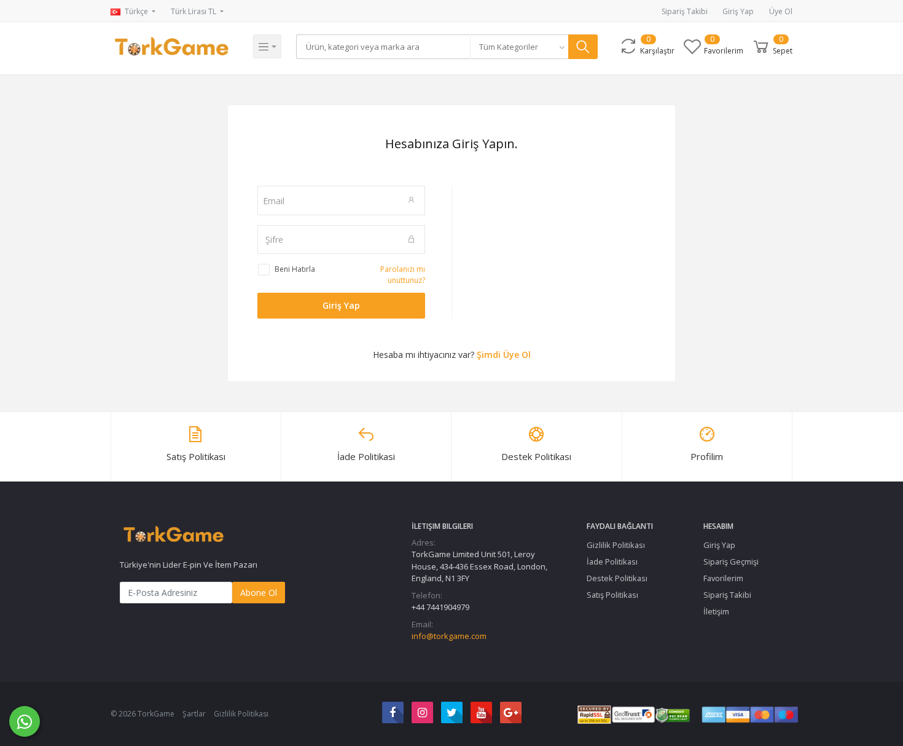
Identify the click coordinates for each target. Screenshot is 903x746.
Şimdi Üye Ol (504, 354)
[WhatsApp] (24, 721)
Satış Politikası (612, 594)
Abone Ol (258, 592)
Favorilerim (723, 578)
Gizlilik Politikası (616, 544)
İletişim (716, 611)
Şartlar (194, 713)
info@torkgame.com (449, 635)
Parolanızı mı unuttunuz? (402, 274)
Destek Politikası (617, 578)
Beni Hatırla (295, 269)
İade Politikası (612, 561)
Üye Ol (780, 11)
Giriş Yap (738, 11)
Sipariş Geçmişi (731, 561)
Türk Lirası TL (194, 11)
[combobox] (519, 46)
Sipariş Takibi (685, 11)
